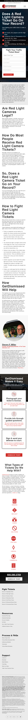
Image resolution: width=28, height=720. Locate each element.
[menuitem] (14, 2)
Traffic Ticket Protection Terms (8, 668)
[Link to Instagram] (10, 716)
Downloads (4, 659)
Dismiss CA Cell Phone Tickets (8, 600)
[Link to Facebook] (7, 716)
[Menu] (24, 6)
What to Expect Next (6, 637)
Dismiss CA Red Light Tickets (7, 593)
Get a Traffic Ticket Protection (8, 624)
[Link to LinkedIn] (14, 716)
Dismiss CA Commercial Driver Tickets (9, 604)
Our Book (4, 622)
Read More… (21, 367)
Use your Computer (5, 620)
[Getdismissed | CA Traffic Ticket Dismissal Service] (11, 6)
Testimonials (4, 644)
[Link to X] (17, 716)
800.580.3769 (14, 574)
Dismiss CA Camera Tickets (7, 595)
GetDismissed (5, 474)
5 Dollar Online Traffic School (11, 709)
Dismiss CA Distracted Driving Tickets (9, 602)
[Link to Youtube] (20, 716)
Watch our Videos (5, 666)
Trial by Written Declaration (7, 646)
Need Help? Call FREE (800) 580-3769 (14, 2)
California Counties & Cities (7, 626)
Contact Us (4, 657)
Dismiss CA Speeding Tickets (7, 591)
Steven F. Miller (9, 344)
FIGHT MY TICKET (8, 74)
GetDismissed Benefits (6, 642)
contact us (14, 492)
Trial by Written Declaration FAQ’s (8, 639)
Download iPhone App (6, 615)
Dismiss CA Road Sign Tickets (8, 598)
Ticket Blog (4, 664)
